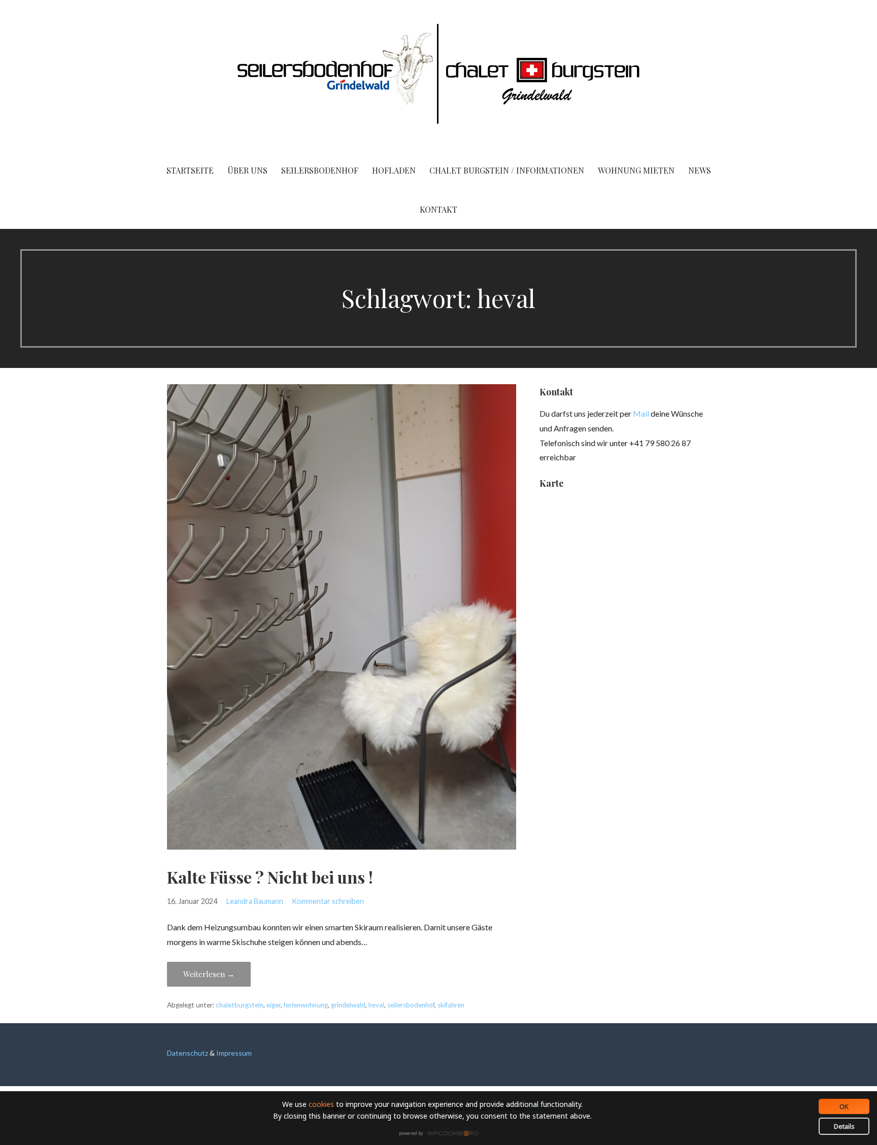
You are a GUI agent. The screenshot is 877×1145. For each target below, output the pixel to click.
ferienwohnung (306, 1005)
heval (376, 1005)
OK (844, 1106)
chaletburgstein (239, 1005)
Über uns (247, 170)
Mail (641, 413)
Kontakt (438, 209)
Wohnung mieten (636, 170)
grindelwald (348, 1005)
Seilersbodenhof (319, 170)
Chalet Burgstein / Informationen (506, 170)
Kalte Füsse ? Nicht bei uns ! (270, 877)
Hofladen (394, 170)
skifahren (450, 1005)
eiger (273, 1005)
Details (844, 1126)
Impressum (234, 1053)
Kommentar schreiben (328, 901)
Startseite (190, 170)
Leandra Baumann (254, 901)
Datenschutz (187, 1053)
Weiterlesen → (208, 974)
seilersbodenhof (410, 1005)
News (699, 170)
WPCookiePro (441, 1134)
